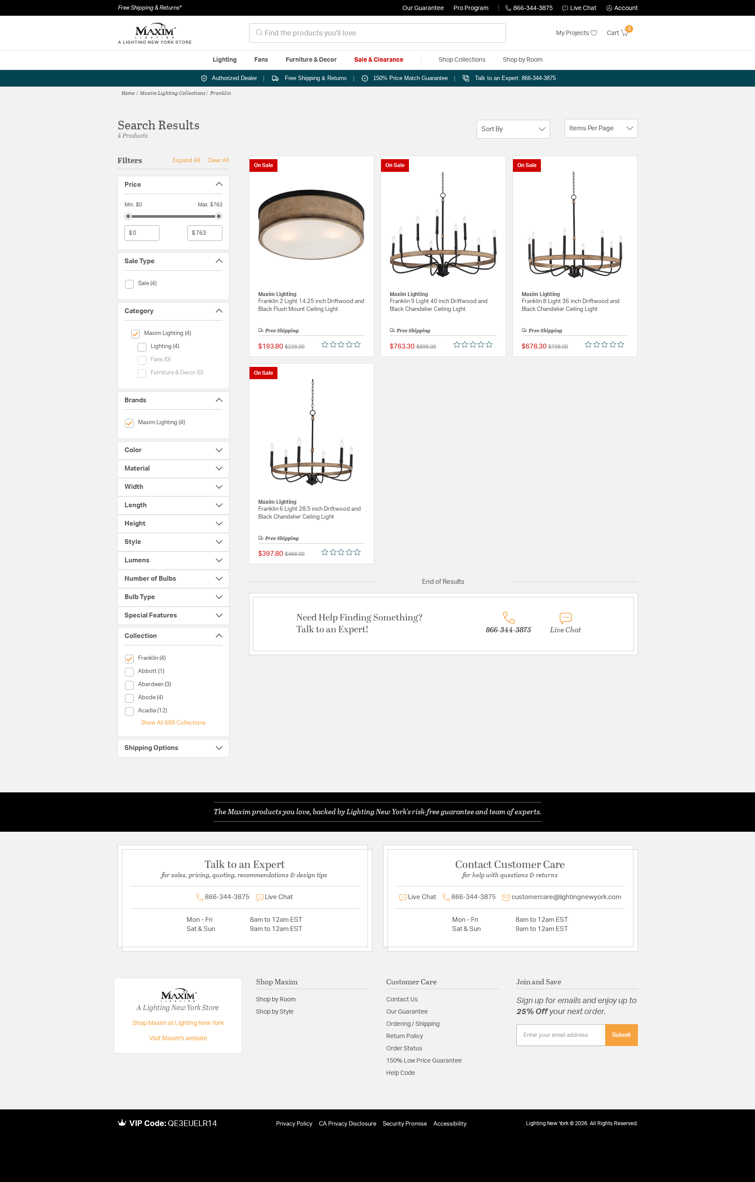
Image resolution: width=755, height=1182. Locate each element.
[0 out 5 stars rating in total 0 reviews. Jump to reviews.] (343, 344)
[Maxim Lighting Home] (155, 33)
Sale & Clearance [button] (378, 60)
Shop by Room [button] (523, 60)
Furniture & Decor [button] (311, 60)
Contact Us (402, 1000)
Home (128, 93)
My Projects (573, 33)
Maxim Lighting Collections (172, 93)
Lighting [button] (225, 60)
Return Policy (404, 1036)
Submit (621, 1035)
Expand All (186, 160)
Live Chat (583, 8)
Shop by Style (275, 1012)
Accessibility (450, 1124)
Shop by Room (276, 1000)
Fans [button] (261, 60)
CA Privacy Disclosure (347, 1124)
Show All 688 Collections (173, 723)
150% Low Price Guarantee (424, 1061)
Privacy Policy (294, 1124)
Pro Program (471, 8)
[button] (622, 8)
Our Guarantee (423, 8)
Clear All (218, 160)
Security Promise (405, 1124)
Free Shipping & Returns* (149, 8)
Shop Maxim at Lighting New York (178, 1023)
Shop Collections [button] (462, 60)
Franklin (220, 93)
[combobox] (377, 33)
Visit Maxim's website (178, 1039)
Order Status (404, 1049)
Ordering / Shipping (413, 1024)
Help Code (400, 1073)
